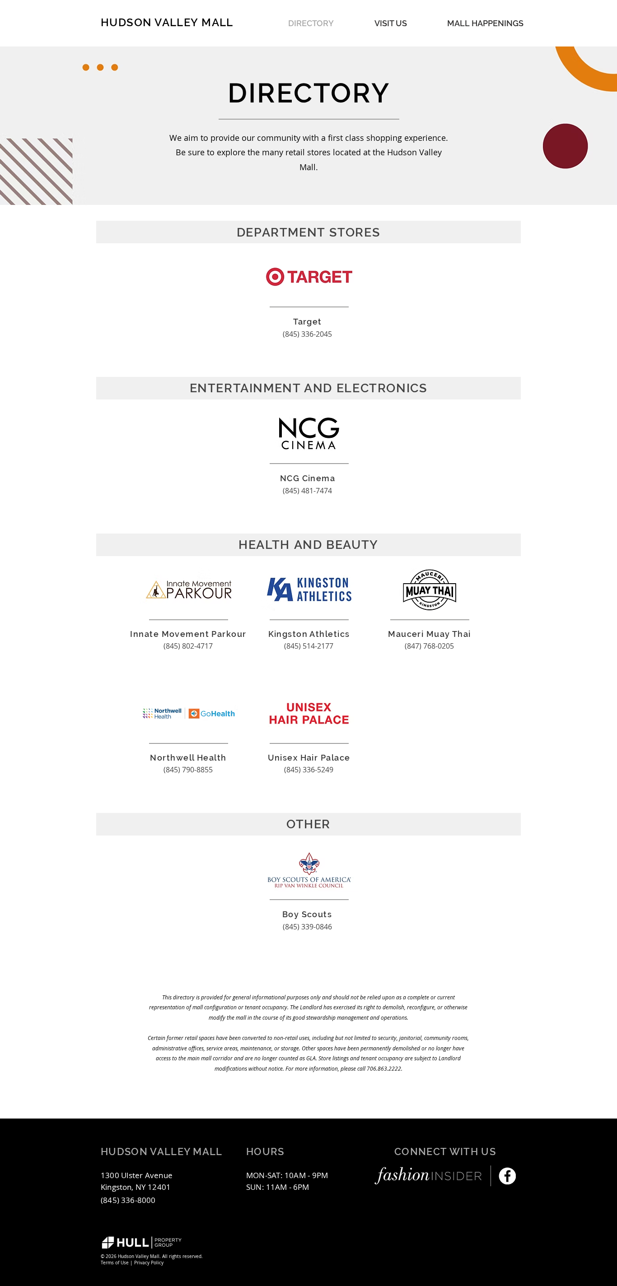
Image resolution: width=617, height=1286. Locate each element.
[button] (485, 23)
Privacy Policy (149, 1263)
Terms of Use (115, 1263)
